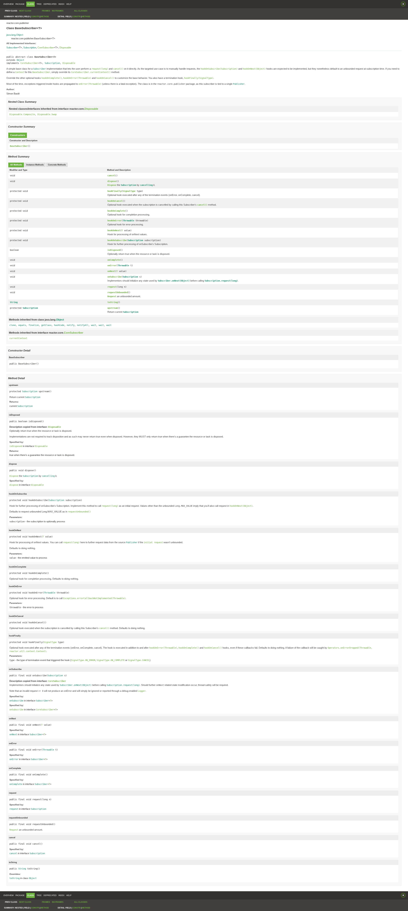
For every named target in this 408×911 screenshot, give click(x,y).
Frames (46, 11)
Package (20, 4)
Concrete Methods (57, 165)
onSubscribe (114, 276)
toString (112, 302)
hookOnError (114, 220)
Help (68, 4)
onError (111, 265)
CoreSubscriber (45, 47)
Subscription (29, 47)
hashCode (59, 325)
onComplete (113, 260)
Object (20, 60)
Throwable (128, 220)
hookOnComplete (116, 211)
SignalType (129, 191)
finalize (34, 325)
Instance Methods (35, 165)
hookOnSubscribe (117, 240)
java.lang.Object (14, 34)
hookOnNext (113, 230)
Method (45, 16)
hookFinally (114, 191)
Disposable (65, 47)
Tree (39, 4)
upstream (112, 308)
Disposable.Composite (22, 114)
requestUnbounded (117, 292)
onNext (111, 271)
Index (61, 4)
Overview (8, 4)
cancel (111, 175)
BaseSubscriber (19, 146)
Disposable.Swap (47, 114)
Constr (35, 16)
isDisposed (113, 250)
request (111, 287)
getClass (46, 325)
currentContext (18, 338)
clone (12, 325)
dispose (111, 181)
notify (70, 325)
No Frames (57, 11)
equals (22, 325)
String (14, 302)
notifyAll (82, 325)
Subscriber (12, 47)
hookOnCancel (115, 201)
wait (93, 325)
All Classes (80, 11)
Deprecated (50, 4)
